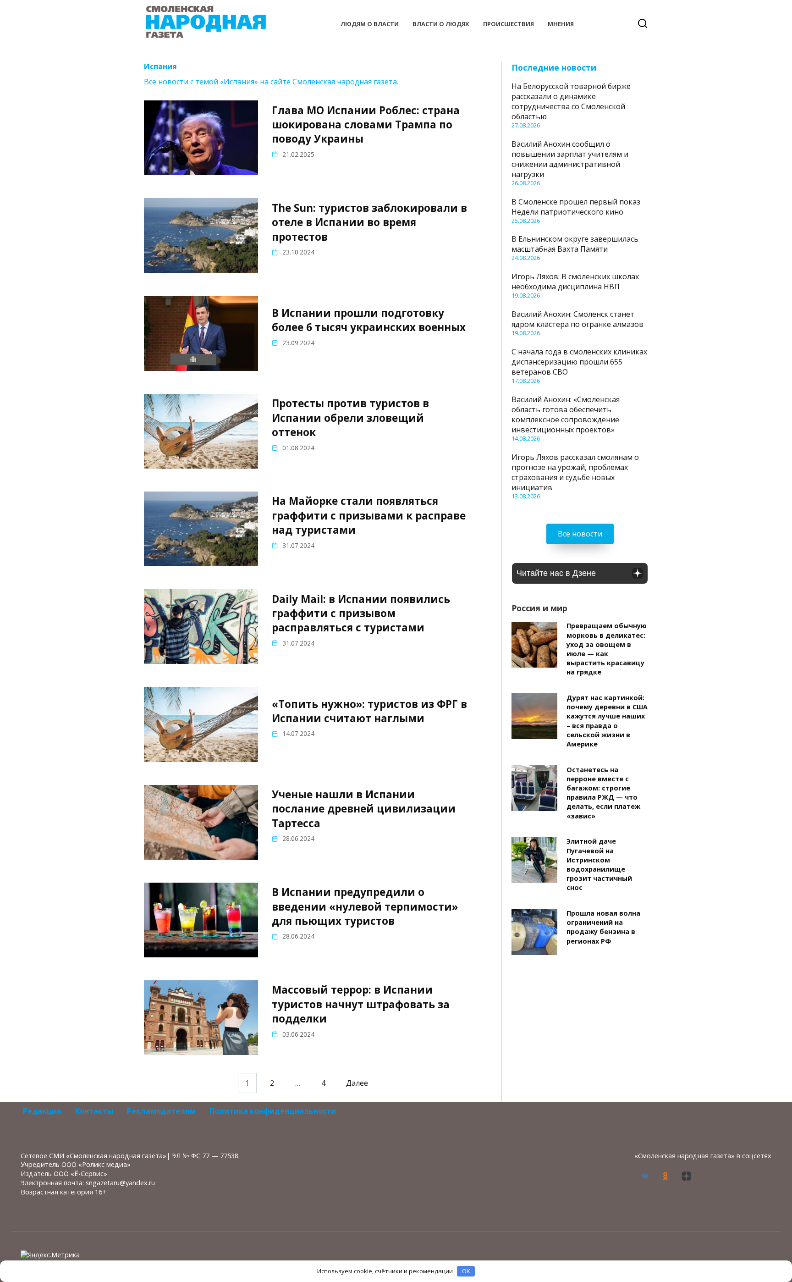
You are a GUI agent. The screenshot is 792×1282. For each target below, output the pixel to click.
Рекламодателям (161, 1111)
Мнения (561, 24)
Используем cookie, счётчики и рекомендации (385, 1271)
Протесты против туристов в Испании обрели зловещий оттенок (350, 418)
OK (466, 1271)
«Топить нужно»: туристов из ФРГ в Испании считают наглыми (369, 711)
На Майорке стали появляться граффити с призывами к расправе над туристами (369, 515)
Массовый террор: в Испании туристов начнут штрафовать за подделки (361, 1004)
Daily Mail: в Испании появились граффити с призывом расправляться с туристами (361, 613)
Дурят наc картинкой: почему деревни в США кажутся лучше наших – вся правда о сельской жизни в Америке (607, 720)
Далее (357, 1083)
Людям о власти (370, 24)
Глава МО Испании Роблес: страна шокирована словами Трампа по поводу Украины (366, 124)
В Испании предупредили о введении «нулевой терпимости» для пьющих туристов (365, 906)
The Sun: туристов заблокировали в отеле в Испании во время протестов (369, 222)
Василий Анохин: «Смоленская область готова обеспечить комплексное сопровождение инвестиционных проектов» (566, 414)
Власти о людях (440, 24)
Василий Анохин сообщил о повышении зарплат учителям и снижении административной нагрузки (570, 159)
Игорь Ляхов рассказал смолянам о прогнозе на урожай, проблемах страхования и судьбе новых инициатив (575, 472)
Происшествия (508, 24)
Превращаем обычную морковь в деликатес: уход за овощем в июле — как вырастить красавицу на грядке (606, 649)
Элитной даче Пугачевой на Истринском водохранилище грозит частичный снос (599, 864)
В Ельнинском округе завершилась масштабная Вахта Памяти (575, 244)
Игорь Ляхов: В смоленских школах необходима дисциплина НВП (575, 281)
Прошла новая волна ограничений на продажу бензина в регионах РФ (603, 927)
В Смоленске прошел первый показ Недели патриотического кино (576, 207)
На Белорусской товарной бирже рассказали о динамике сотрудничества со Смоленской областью (571, 101)
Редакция (42, 1111)
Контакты (94, 1111)
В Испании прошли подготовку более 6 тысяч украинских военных (369, 320)
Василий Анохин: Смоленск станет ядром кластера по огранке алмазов (578, 319)
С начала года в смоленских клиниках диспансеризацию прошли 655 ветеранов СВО (579, 362)
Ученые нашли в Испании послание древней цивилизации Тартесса (364, 808)
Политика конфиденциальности (272, 1111)
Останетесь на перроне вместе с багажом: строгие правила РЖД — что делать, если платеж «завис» (603, 792)
